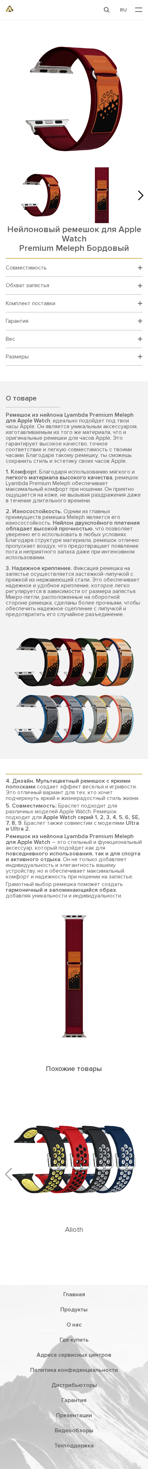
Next (139, 195)
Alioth (74, 1229)
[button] (106, 9)
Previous (11, 1174)
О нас (74, 1324)
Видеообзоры (74, 1430)
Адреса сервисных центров (74, 1355)
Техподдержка (74, 1445)
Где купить (74, 1339)
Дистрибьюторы (74, 1385)
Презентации (74, 1415)
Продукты (74, 1309)
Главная (74, 1294)
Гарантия (74, 1400)
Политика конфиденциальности (74, 1370)
